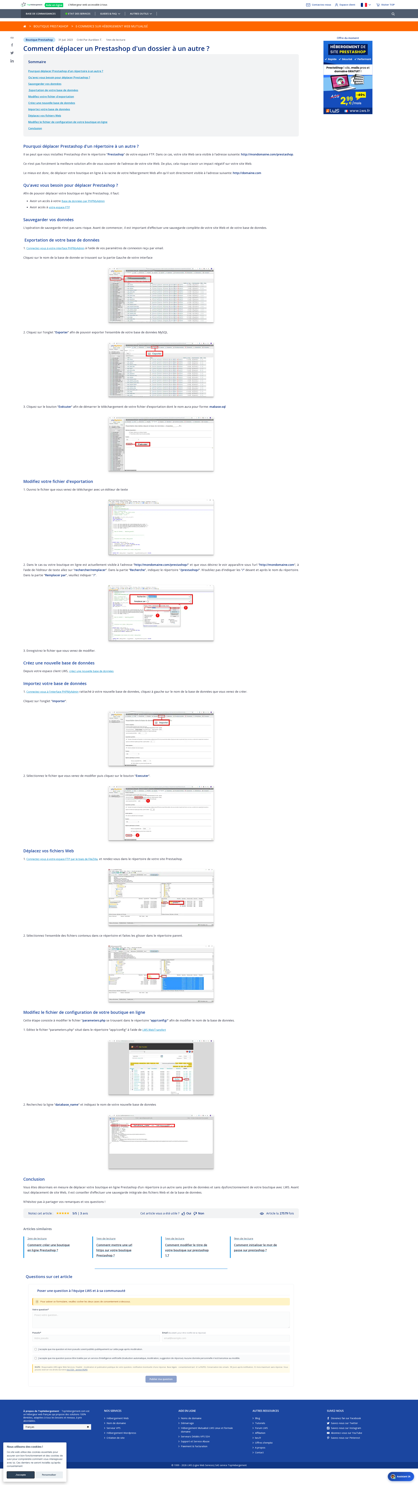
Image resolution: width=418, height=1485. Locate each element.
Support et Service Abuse (195, 1441)
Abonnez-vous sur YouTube (346, 1432)
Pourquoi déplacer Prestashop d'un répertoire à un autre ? (65, 71)
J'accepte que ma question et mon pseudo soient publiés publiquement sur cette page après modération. (90, 1349)
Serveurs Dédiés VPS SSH (195, 1436)
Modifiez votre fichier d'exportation (51, 96)
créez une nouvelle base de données (91, 671)
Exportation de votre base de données (53, 90)
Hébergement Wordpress (121, 1432)
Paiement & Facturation (194, 1446)
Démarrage (187, 1423)
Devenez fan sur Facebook (346, 1418)
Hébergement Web (118, 1418)
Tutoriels (260, 1423)
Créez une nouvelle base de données (51, 103)
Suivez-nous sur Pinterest (345, 1437)
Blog (257, 1418)
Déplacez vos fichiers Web (44, 115)
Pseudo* (36, 1332)
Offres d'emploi (264, 1442)
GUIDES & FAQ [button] (108, 13)
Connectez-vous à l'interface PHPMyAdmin (52, 691)
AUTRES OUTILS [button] (139, 13)
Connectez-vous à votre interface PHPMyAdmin (55, 248)
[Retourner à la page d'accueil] (24, 26)
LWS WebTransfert (154, 1030)
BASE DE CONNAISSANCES (41, 13)
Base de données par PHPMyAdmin (83, 201)
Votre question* (40, 1309)
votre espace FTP (59, 207)
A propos (260, 1447)
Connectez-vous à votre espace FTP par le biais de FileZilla (61, 859)
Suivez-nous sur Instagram (346, 1428)
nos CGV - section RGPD (77, 1369)
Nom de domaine (116, 1423)
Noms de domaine (191, 1418)
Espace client (347, 4)
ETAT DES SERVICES (78, 13)
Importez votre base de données (49, 109)
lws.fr (258, 1437)
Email (184, 1332)
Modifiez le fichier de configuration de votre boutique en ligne (67, 122)
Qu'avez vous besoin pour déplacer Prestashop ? (59, 77)
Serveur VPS (114, 1428)
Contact (259, 1452)
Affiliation (260, 1432)
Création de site (116, 1437)
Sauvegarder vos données (44, 84)
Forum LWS (261, 1428)
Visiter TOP (388, 4)
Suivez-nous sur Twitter (344, 1423)
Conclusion (35, 128)
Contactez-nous (321, 4)
